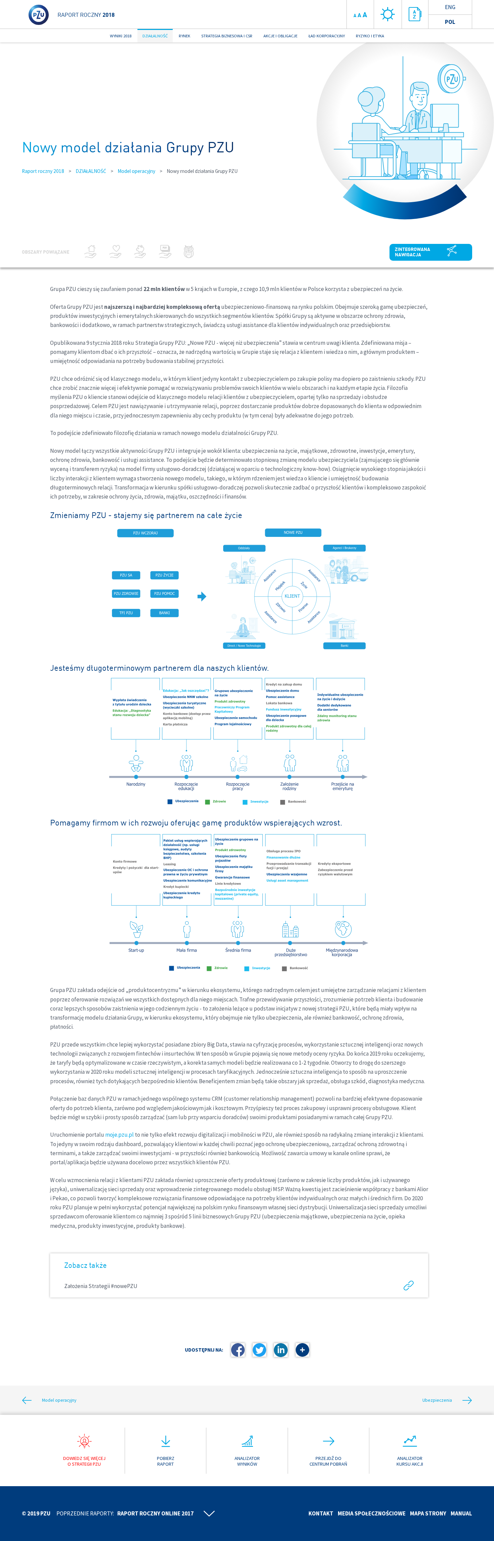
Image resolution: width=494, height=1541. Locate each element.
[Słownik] (415, 14)
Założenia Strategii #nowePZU (100, 1286)
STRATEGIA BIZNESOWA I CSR (226, 35)
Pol (450, 22)
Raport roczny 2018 (43, 171)
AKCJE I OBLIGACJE (280, 35)
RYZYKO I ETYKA (370, 35)
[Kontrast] (388, 14)
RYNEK (184, 35)
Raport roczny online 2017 (155, 1513)
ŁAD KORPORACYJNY (326, 35)
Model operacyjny (136, 171)
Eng (450, 7)
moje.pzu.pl (119, 1134)
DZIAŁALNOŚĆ (155, 35)
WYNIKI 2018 (120, 35)
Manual (461, 1513)
